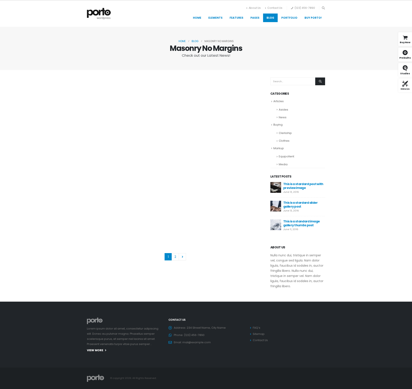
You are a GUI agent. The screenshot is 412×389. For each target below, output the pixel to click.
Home (197, 18)
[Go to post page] (116, 97)
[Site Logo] (99, 14)
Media (283, 164)
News (282, 117)
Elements (215, 18)
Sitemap (259, 334)
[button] (323, 8)
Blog (270, 18)
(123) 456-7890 (304, 8)
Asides (283, 110)
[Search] (320, 81)
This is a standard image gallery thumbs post (301, 223)
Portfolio (289, 18)
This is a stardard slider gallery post (300, 205)
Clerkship (285, 133)
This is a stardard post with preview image (303, 186)
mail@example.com (196, 342)
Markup (278, 148)
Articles (278, 101)
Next (182, 257)
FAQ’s (256, 328)
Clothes (284, 141)
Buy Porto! (313, 18)
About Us (255, 8)
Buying (278, 125)
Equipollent (286, 156)
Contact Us (274, 8)
